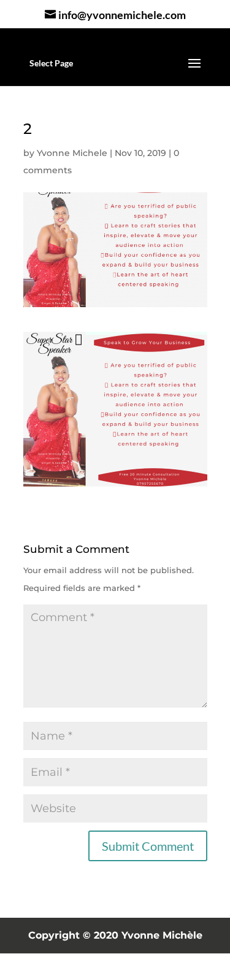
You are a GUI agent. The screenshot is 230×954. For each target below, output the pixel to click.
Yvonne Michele (72, 152)
